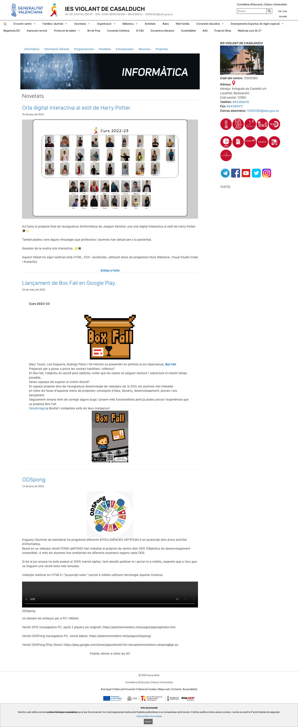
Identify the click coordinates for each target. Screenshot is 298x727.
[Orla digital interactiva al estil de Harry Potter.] (110, 217)
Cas (285, 11)
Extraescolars (125, 49)
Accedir (283, 16)
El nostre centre (23, 23)
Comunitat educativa (208, 23)
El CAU (140, 30)
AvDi (205, 30)
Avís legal (106, 689)
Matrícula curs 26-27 (249, 30)
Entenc (148, 721)
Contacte (176, 689)
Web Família (182, 23)
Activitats (150, 23)
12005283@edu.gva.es (263, 110)
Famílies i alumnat (53, 23)
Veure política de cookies (149, 716)
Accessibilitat (190, 689)
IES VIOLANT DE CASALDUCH (105, 9)
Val (279, 11)
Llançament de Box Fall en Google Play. (69, 283)
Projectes (162, 49)
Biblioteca (128, 23)
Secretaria (80, 23)
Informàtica (31, 49)
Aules (165, 23)
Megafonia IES (11, 30)
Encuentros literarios (162, 30)
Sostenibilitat (188, 30)
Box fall (170, 364)
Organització (104, 23)
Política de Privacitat (124, 689)
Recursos (145, 49)
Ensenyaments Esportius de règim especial (255, 23)
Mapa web (164, 689)
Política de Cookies (146, 689)
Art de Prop (93, 30)
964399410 (240, 102)
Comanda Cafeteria (118, 30)
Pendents (105, 49)
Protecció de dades (65, 30)
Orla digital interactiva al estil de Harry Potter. (76, 108)
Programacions (84, 49)
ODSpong (33, 479)
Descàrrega (37, 408)
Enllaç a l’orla (110, 270)
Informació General (56, 49)
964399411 (235, 106)
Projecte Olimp (223, 30)
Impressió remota (37, 30)
